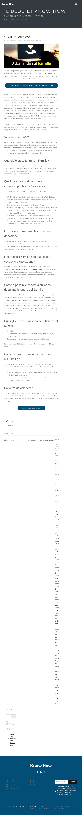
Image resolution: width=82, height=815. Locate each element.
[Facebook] (37, 772)
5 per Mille (9, 425)
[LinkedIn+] (41, 772)
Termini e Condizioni (29, 808)
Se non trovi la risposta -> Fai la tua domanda (31, 85)
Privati (10, 784)
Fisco (39, 41)
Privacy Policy (70, 788)
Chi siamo (12, 780)
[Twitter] (44, 772)
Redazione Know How (26, 41)
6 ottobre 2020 (10, 41)
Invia (73, 781)
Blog (6, 19)
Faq (32, 782)
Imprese (11, 782)
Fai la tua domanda (31, 408)
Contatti (36, 784)
